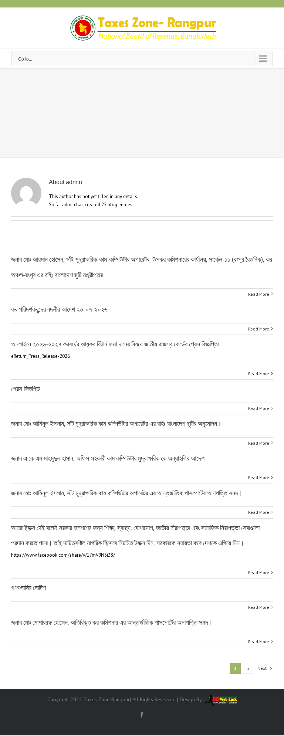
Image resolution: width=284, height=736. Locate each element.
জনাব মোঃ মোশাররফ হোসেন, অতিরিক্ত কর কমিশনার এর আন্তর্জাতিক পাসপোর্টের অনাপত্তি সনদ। (112, 622)
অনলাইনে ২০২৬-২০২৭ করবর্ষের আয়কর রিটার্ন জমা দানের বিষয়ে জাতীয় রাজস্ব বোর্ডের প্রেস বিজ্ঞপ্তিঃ (115, 344)
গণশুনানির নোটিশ (28, 588)
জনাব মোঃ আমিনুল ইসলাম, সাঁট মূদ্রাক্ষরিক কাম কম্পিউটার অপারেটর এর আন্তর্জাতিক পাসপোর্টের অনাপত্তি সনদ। (127, 493)
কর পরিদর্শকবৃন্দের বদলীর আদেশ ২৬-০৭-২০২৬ (59, 309)
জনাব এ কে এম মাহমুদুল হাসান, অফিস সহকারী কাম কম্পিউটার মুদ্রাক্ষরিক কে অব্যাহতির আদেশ (107, 458)
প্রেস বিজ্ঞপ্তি (25, 389)
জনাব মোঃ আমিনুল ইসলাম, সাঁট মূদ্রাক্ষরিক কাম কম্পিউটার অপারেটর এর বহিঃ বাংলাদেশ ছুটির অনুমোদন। (116, 424)
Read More (258, 294)
